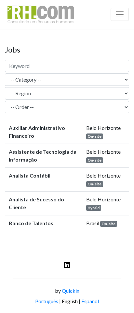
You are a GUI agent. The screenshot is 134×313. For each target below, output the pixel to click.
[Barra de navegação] (120, 14)
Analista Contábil (29, 175)
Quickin (70, 291)
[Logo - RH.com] (41, 14)
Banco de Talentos (31, 223)
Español (90, 301)
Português (46, 301)
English (70, 301)
